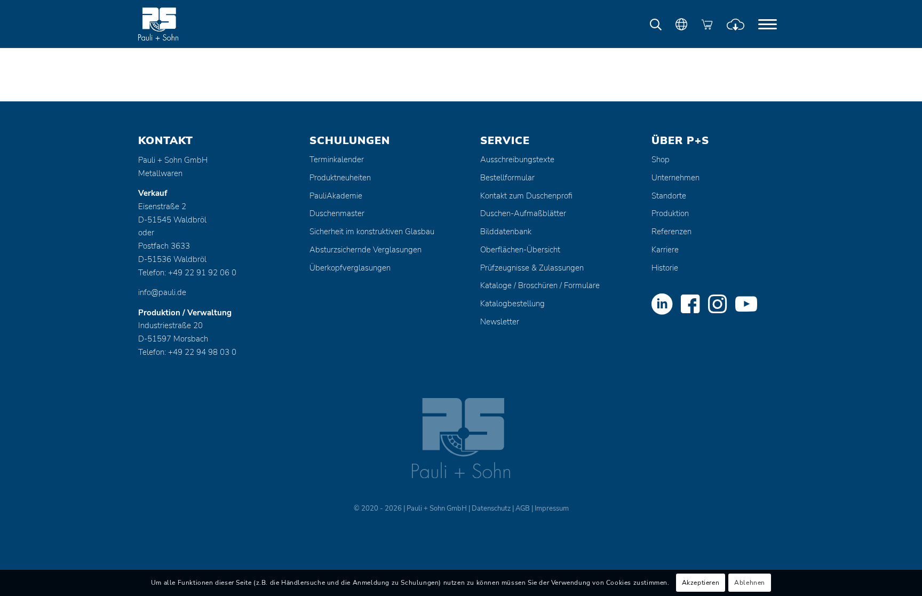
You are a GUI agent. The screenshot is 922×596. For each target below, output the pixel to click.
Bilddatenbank (505, 231)
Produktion (670, 213)
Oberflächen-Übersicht (520, 249)
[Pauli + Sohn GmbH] (178, 24)
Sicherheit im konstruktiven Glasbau (371, 231)
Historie (664, 268)
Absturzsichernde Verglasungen (365, 249)
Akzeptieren (701, 583)
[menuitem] (767, 24)
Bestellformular (507, 177)
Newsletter (499, 321)
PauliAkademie (335, 195)
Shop (660, 159)
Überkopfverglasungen (350, 268)
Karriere (665, 249)
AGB (522, 508)
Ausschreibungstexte (517, 159)
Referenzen (671, 231)
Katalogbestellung (512, 303)
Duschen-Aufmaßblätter (523, 213)
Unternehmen (675, 177)
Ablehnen (749, 583)
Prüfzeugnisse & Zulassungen (532, 268)
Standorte (668, 195)
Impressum (552, 508)
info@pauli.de (162, 292)
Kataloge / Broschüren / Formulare (540, 285)
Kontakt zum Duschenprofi (526, 195)
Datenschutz (491, 508)
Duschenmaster (336, 213)
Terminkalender (336, 159)
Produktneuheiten (340, 177)
